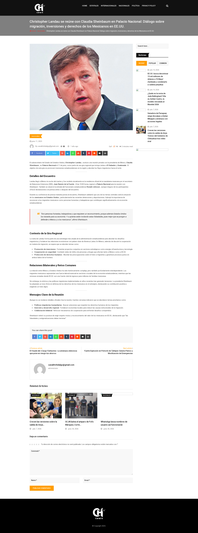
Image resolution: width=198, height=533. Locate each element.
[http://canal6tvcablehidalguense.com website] (61, 146)
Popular (152, 63)
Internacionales (108, 6)
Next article (127, 348)
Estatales (94, 6)
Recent (142, 63)
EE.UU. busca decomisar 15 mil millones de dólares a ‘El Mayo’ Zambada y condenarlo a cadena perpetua (158, 79)
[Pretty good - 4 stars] (36, 444)
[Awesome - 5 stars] (39, 444)
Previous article (36, 348)
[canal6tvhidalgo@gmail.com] (64, 146)
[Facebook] (34, 336)
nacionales (41, 31)
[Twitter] (40, 336)
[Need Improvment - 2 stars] (32, 444)
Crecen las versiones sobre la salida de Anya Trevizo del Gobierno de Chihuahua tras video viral (158, 135)
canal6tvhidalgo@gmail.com (61, 365)
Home (84, 6)
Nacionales (124, 6)
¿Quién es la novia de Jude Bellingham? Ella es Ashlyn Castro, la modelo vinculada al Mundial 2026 (157, 99)
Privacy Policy (148, 6)
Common (163, 63)
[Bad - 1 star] (30, 444)
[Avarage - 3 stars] (34, 444)
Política (135, 6)
